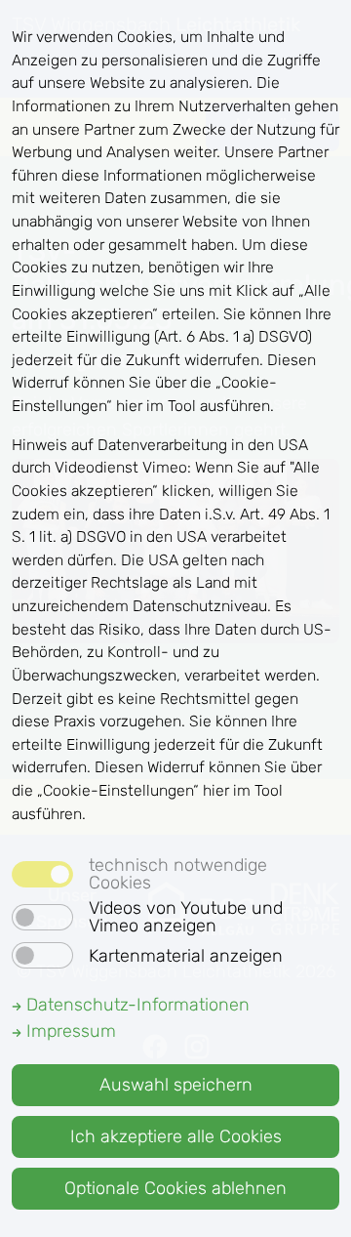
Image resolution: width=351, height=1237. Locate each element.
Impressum (68, 1031)
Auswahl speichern (176, 1084)
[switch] (42, 917)
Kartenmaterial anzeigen (186, 956)
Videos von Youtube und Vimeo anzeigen (186, 916)
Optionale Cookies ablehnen (175, 1188)
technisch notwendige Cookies (178, 873)
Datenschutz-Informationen (135, 1004)
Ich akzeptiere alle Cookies (176, 1136)
